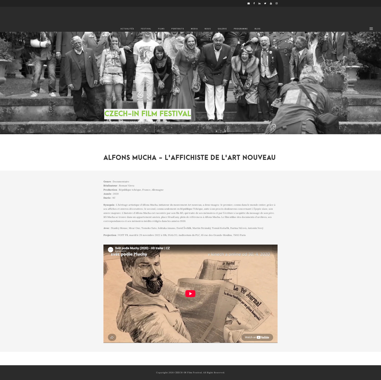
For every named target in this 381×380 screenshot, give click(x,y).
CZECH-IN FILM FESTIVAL (147, 114)
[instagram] (277, 3)
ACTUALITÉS (127, 28)
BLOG (258, 28)
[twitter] (265, 3)
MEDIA (194, 28)
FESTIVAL (146, 28)
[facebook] (254, 3)
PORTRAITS (177, 28)
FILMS (161, 28)
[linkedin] (259, 3)
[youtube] (271, 3)
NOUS (208, 28)
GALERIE (222, 28)
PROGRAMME (241, 28)
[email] (249, 3)
